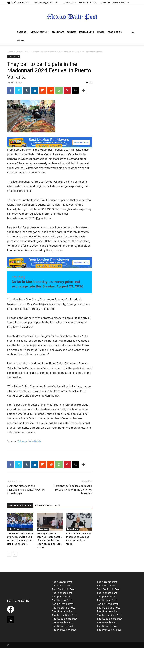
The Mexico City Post (64, 629)
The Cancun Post (62, 585)
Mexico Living (86, 32)
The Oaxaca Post (61, 600)
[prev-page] (9, 554)
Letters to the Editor (88, 2)
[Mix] (42, 90)
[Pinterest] (67, 90)
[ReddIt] (50, 90)
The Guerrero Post (62, 611)
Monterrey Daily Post (64, 615)
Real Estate (58, 32)
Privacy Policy (69, 2)
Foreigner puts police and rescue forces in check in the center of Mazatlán (73, 489)
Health (100, 32)
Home (10, 51)
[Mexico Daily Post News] (72, 17)
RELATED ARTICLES (20, 505)
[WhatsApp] (59, 90)
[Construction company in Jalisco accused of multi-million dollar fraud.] (79, 522)
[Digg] (75, 90)
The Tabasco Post (62, 593)
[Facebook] (10, 90)
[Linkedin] (34, 90)
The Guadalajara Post (64, 618)
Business (71, 32)
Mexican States (39, 32)
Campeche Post (61, 596)
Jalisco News (22, 51)
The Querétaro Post (63, 607)
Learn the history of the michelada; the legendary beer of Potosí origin (26, 489)
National (22, 32)
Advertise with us (121, 2)
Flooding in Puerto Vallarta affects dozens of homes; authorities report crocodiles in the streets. (49, 540)
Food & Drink (115, 32)
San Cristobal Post (62, 604)
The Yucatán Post (62, 581)
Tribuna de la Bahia (29, 441)
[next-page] (15, 554)
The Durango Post (62, 626)
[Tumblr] (26, 90)
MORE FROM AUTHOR (47, 505)
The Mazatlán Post (63, 622)
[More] (83, 90)
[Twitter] (18, 90)
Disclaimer (105, 2)
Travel (20, 40)
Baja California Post (63, 589)
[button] (133, 32)
